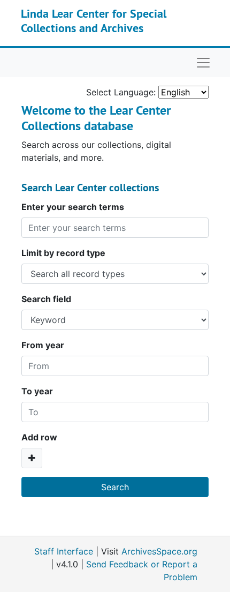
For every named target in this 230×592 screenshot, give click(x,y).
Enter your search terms (72, 206)
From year (42, 345)
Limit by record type (63, 253)
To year (37, 391)
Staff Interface (63, 551)
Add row (39, 437)
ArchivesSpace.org (159, 551)
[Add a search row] (31, 458)
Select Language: (121, 92)
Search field (46, 299)
